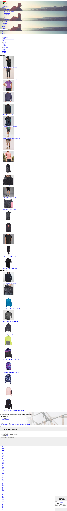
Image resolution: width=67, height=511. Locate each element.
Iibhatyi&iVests (3, 33)
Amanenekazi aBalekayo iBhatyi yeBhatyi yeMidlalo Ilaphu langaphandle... (14, 410)
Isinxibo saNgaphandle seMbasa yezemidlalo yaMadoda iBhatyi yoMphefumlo (14, 334)
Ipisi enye (5, 16)
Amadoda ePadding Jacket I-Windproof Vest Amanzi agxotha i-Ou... (10, 67)
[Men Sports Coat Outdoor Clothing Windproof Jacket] (8, 345)
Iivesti (3, 48)
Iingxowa (5, 25)
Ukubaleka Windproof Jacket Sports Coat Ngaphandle (11, 359)
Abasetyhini (5, 22)
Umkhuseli (4, 53)
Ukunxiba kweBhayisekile (6, 8)
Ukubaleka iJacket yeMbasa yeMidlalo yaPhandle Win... (11, 372)
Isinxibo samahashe (5, 23)
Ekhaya (2, 31)
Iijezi (3, 36)
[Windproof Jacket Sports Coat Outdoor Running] (8, 383)
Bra (4, 12)
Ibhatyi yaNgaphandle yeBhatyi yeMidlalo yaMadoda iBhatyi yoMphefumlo (14, 308)
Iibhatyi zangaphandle (6, 19)
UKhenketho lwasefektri (5, 6)
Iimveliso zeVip (3, 26)
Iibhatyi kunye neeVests (7, 9)
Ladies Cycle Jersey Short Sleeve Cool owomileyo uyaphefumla (10, 268)
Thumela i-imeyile (2, 425)
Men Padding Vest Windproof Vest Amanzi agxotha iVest (9, 114)
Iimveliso (3, 7)
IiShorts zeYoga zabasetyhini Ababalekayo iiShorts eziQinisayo (10, 209)
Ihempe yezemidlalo (21, 424)
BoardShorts (5, 17)
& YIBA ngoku (3, 412)
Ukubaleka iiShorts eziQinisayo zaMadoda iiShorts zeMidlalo (10, 197)
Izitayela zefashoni (5, 21)
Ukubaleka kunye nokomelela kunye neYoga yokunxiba (9, 11)
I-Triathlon (5, 10)
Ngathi (2, 5)
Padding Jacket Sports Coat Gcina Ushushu (8, 185)
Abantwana (5, 18)
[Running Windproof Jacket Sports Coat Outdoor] (8, 358)
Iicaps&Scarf (5, 24)
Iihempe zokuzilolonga (26, 424)
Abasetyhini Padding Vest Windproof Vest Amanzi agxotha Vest (10, 126)
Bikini (5, 15)
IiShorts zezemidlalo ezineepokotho (10, 424)
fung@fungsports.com (5, 419)
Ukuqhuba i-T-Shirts (17, 424)
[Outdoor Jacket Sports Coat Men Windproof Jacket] (8, 307)
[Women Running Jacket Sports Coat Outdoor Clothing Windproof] (8, 396)
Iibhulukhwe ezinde (6, 14)
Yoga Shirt (30, 424)
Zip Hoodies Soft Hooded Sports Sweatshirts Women (10, 283)
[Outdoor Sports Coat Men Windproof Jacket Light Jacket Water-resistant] (8, 294)
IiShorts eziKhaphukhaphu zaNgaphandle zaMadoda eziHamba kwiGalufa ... (11, 138)
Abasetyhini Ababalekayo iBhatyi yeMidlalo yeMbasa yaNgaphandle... (13, 397)
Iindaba (2, 27)
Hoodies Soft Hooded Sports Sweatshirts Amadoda (10, 321)
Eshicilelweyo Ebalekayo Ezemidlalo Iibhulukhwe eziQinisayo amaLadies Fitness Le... (12, 256)
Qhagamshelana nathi (4, 28)
